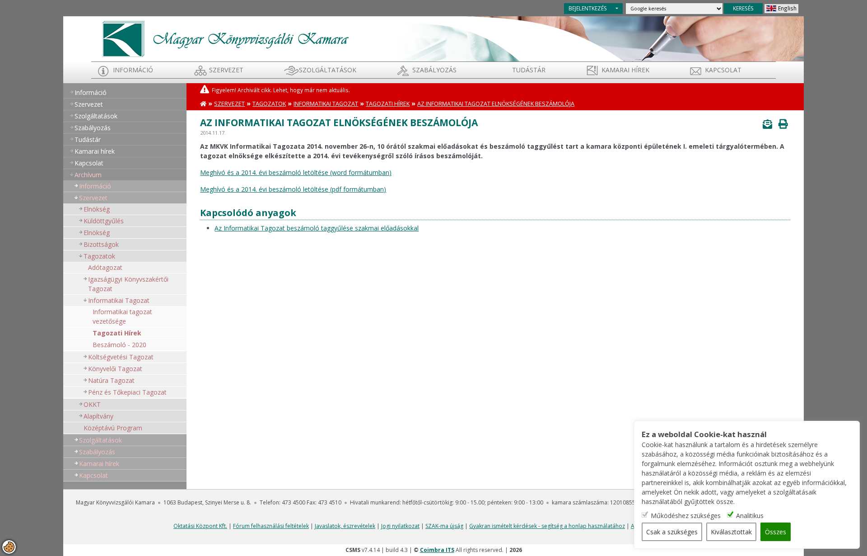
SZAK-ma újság (444, 526)
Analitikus (750, 515)
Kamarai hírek (625, 70)
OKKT (92, 404)
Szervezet (226, 70)
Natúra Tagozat (111, 380)
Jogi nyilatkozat (400, 526)
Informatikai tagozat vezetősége (122, 316)
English (787, 8)
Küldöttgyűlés (104, 221)
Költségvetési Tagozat (121, 357)
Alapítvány (98, 416)
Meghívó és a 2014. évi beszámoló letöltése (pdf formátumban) (293, 189)
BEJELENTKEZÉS (588, 8)
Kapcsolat (723, 70)
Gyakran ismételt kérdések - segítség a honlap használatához (547, 526)
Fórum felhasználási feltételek (271, 526)
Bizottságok (101, 244)
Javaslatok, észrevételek (345, 526)
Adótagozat (105, 267)
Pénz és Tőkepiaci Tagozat (127, 392)
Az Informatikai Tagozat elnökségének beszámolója (495, 104)
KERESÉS (743, 8)
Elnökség (97, 209)
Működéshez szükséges (686, 515)
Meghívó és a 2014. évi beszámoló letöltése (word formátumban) (296, 172)
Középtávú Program (113, 428)
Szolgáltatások (327, 70)
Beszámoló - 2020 (119, 344)
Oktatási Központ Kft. (200, 526)
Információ (133, 70)
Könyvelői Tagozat (115, 368)
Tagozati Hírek (117, 333)
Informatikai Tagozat (118, 300)
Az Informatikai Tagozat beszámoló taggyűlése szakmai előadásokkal (316, 228)
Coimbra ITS (437, 550)
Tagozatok (99, 256)
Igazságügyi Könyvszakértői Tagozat (128, 284)
